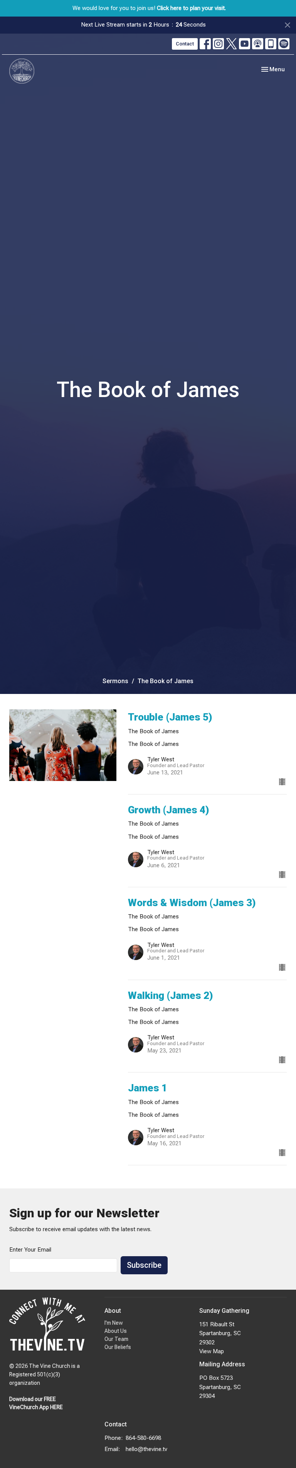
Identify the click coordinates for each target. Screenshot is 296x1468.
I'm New (113, 1323)
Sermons (115, 681)
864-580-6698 (143, 1437)
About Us (115, 1331)
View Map (211, 1351)
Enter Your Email (30, 1249)
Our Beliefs (117, 1347)
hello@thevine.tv (146, 1449)
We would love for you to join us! (149, 8)
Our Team (116, 1339)
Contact (185, 44)
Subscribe (144, 1265)
